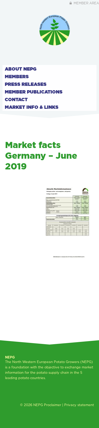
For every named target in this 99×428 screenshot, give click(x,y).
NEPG (38, 405)
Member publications (33, 91)
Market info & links (31, 107)
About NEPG (21, 68)
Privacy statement (79, 405)
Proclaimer (52, 405)
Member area (86, 3)
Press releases (25, 84)
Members (17, 76)
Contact (16, 99)
